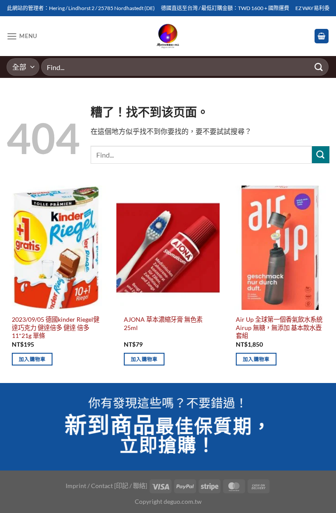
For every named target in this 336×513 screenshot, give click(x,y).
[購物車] (322, 36)
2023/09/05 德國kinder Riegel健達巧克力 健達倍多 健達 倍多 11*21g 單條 (55, 327)
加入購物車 (32, 359)
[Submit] (319, 66)
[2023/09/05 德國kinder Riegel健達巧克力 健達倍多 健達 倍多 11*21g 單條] (56, 248)
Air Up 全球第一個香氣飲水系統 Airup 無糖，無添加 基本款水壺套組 (279, 327)
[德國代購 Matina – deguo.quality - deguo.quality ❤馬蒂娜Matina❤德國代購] (168, 36)
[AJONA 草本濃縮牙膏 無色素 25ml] (168, 248)
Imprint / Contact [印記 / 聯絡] (106, 485)
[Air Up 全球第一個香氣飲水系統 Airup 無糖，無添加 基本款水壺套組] (280, 248)
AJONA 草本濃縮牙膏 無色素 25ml (163, 323)
